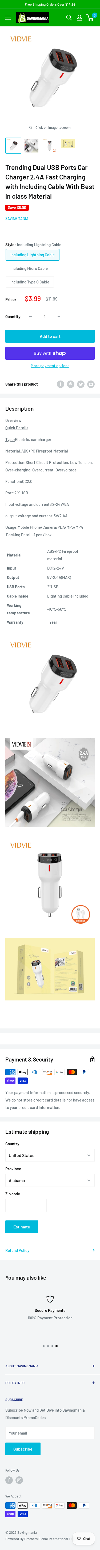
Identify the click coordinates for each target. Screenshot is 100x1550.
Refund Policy (17, 1250)
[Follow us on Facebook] (9, 1480)
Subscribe (23, 1448)
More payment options (50, 365)
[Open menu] (8, 18)
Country (12, 1143)
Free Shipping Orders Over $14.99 (50, 4)
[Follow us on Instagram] (19, 1480)
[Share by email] (91, 384)
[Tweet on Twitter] (81, 384)
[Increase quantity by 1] (59, 316)
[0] (90, 17)
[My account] (79, 18)
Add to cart (50, 336)
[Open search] (69, 18)
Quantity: (13, 316)
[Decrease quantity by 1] (30, 316)
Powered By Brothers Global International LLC (40, 1539)
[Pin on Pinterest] (70, 384)
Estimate (21, 1226)
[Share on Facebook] (60, 384)
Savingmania (17, 218)
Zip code (12, 1193)
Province (13, 1168)
